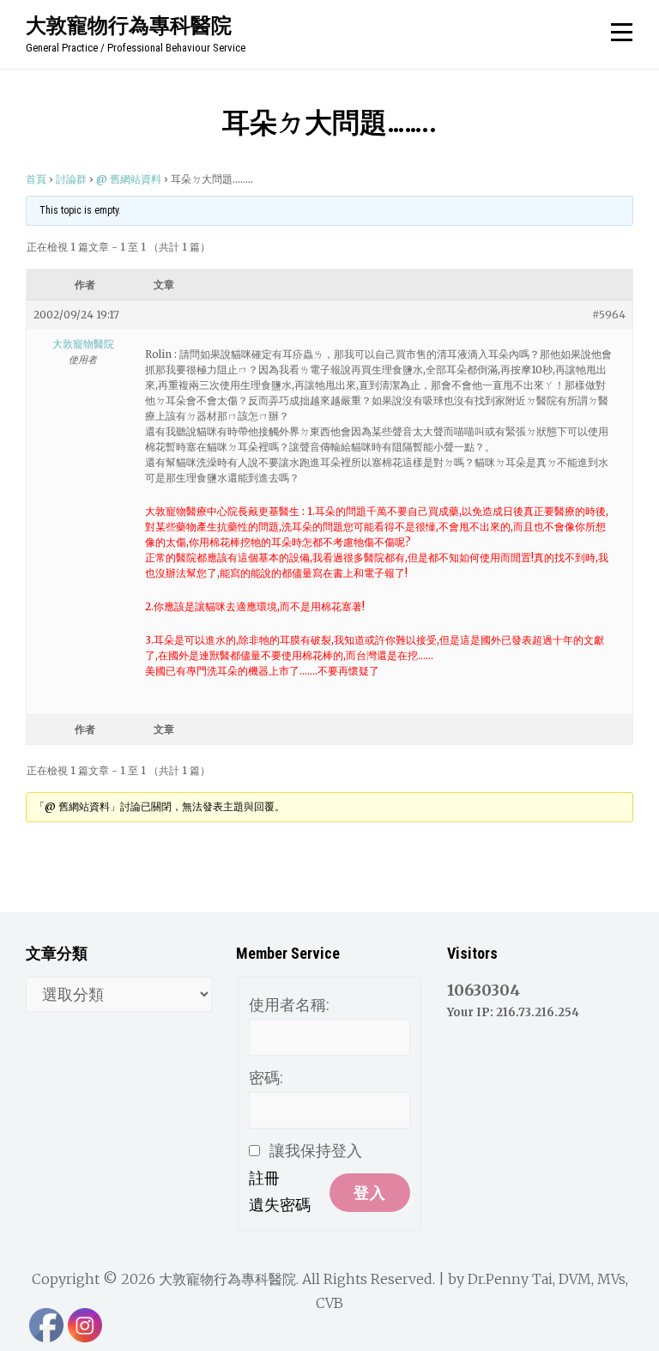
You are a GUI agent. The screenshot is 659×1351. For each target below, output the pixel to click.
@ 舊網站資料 (128, 179)
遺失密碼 (280, 1205)
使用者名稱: (289, 1005)
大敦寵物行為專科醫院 (129, 24)
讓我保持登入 (315, 1151)
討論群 (71, 179)
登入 (370, 1193)
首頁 (36, 179)
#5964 (609, 314)
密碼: (266, 1078)
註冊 (264, 1178)
